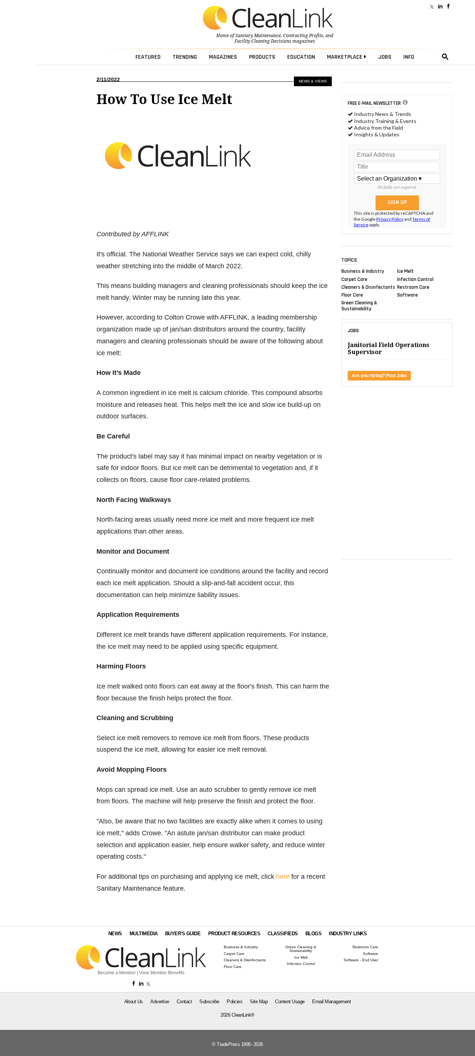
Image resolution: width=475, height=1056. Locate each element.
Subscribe (209, 1001)
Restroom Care (413, 287)
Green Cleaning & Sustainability (359, 305)
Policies (234, 1001)
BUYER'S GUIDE (183, 933)
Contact (184, 1001)
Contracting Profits (303, 35)
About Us (133, 1001)
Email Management (331, 1001)
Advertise (159, 1001)
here (282, 876)
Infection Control (415, 279)
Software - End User (361, 960)
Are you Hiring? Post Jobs (379, 375)
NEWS (115, 933)
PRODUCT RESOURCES (234, 933)
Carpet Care (354, 279)
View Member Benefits (161, 972)
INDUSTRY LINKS (348, 933)
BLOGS (313, 933)
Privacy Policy (389, 219)
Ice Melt (405, 271)
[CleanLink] (268, 18)
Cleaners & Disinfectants (368, 287)
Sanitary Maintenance (258, 35)
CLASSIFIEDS (283, 933)
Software (407, 295)
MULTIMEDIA (144, 933)
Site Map (259, 1001)
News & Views (313, 81)
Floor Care (352, 295)
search (445, 57)
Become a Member (117, 972)
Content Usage (290, 1001)
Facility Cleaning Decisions (263, 41)
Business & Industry (362, 271)
